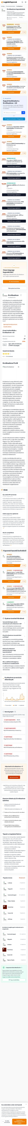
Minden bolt (22, 877)
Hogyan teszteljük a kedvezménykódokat (11, 977)
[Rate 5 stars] (10, 354)
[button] (14, 32)
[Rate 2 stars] (5, 354)
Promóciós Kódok (10, 6)
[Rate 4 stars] (8, 354)
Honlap (3, 6)
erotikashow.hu (12, 297)
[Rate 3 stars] (7, 354)
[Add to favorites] (20, 295)
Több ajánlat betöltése (14, 288)
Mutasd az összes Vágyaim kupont (15, 577)
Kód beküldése (15, 281)
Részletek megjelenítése (12, 29)
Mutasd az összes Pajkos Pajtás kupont (16, 607)
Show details (9, 562)
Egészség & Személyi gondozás (10, 324)
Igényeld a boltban (14, 777)
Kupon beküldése (14, 980)
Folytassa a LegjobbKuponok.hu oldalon (19, 1122)
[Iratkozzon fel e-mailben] (23, 112)
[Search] (22, 2)
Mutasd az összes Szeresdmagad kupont (16, 593)
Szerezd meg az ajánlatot (14, 166)
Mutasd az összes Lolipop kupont (14, 561)
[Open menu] (25, 2)
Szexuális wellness (7, 326)
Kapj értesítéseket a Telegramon (14, 119)
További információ (7, 1121)
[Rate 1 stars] (3, 354)
